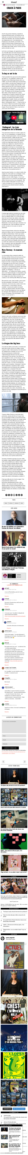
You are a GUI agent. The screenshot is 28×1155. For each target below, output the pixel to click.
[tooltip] (6, 495)
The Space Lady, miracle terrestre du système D (13, 785)
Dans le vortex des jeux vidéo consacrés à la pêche (13, 807)
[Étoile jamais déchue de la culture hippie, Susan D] (14, 983)
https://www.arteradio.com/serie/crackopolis (15, 616)
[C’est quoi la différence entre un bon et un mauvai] (14, 1038)
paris (22, 503)
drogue (11, 503)
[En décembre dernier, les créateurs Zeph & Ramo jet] (14, 1093)
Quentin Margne (11, 4)
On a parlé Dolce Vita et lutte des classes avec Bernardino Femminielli (12, 829)
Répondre (7, 596)
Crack (6, 503)
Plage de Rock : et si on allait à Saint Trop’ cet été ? (14, 872)
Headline (17, 503)
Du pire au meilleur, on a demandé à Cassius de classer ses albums (13, 527)
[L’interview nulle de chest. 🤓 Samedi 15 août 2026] (14, 1010)
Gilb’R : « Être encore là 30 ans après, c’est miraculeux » (11, 851)
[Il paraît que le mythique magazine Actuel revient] (14, 955)
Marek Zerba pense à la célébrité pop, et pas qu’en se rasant (13, 547)
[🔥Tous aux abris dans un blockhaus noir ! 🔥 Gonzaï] (14, 1065)
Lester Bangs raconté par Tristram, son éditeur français (13, 568)
